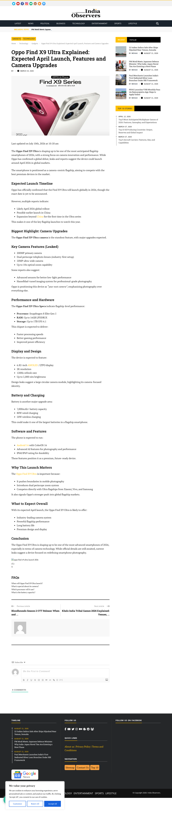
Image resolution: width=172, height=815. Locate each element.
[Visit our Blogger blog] (84, 729)
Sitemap (70, 767)
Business (60, 23)
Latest (18, 23)
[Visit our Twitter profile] (73, 729)
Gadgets (16, 38)
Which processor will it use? (23, 589)
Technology (78, 23)
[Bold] (24, 680)
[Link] (54, 680)
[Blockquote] (46, 680)
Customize (17, 803)
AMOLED (33, 365)
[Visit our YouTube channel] (69, 729)
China (40, 216)
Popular (133, 40)
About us (69, 746)
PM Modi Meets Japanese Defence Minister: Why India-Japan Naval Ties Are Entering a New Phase (72, 29)
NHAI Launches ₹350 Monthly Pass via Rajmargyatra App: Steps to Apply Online (144, 92)
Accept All (52, 803)
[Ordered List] (39, 680)
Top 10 (94, 767)
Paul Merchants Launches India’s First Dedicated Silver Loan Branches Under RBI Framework (143, 78)
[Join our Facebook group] (92, 729)
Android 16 (23, 445)
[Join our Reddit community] (88, 729)
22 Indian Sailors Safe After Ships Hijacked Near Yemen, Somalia (143, 48)
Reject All (35, 803)
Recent (121, 39)
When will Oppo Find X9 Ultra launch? (27, 583)
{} (57, 680)
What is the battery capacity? (23, 592)
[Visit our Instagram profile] (76, 729)
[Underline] (31, 680)
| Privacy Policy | (83, 746)
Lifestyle (132, 23)
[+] (61, 680)
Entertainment (99, 23)
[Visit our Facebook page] (65, 729)
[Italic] (27, 680)
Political (44, 23)
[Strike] (35, 680)
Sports (117, 23)
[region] (34, 795)
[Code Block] (50, 680)
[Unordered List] (42, 680)
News (30, 23)
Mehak (135, 53)
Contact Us (83, 767)
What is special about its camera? (25, 586)
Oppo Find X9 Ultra (26, 473)
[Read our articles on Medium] (80, 729)
